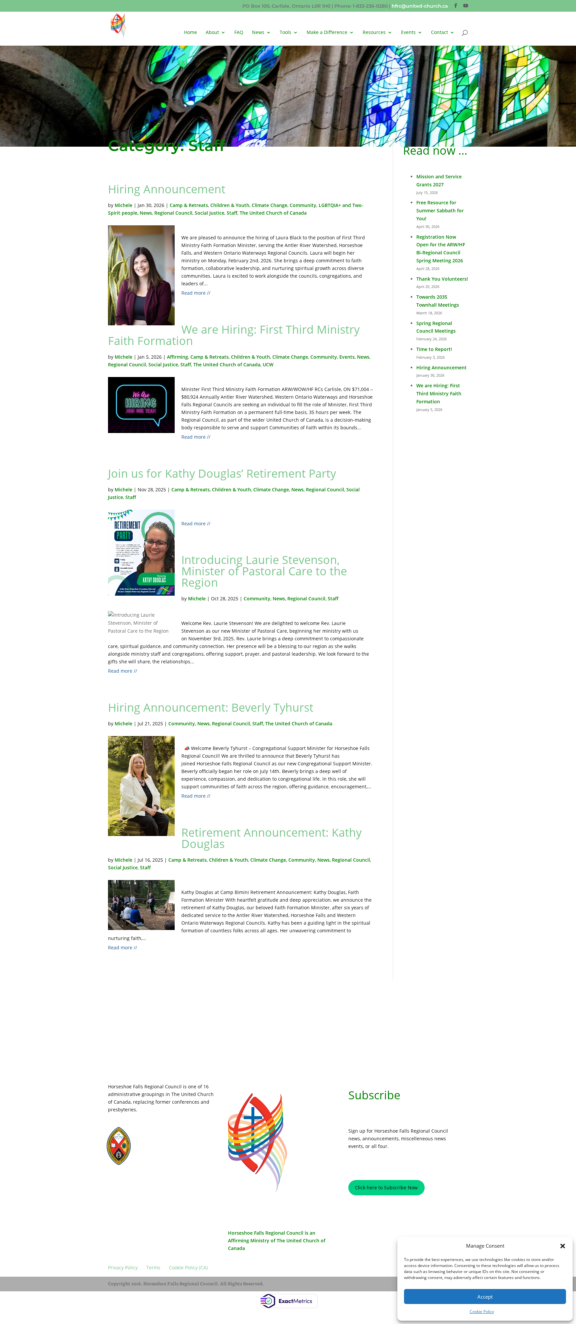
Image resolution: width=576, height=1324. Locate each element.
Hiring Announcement (166, 189)
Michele (123, 205)
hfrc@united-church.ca (420, 6)
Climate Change (269, 205)
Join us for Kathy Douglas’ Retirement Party (222, 473)
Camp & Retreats (189, 205)
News (258, 32)
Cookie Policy (482, 1311)
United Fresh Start (162, 1160)
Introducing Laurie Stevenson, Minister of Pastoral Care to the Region (264, 571)
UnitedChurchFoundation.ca (171, 1142)
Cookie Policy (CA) (189, 1184)
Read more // (195, 293)
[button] (562, 1246)
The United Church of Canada (273, 213)
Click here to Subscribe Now (386, 1187)
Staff (232, 213)
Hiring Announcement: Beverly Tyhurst (210, 707)
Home (190, 32)
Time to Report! (434, 349)
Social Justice (209, 213)
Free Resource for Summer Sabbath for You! (440, 210)
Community (303, 205)
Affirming (177, 357)
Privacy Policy (127, 1184)
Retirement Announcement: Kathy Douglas (271, 838)
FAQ (238, 32)
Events (347, 357)
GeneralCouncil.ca (162, 1148)
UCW (268, 364)
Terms (156, 1184)
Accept (485, 1296)
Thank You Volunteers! (442, 279)
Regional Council (173, 213)
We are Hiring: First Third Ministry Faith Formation (234, 335)
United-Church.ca (161, 1136)
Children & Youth (229, 205)
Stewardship (156, 1154)
